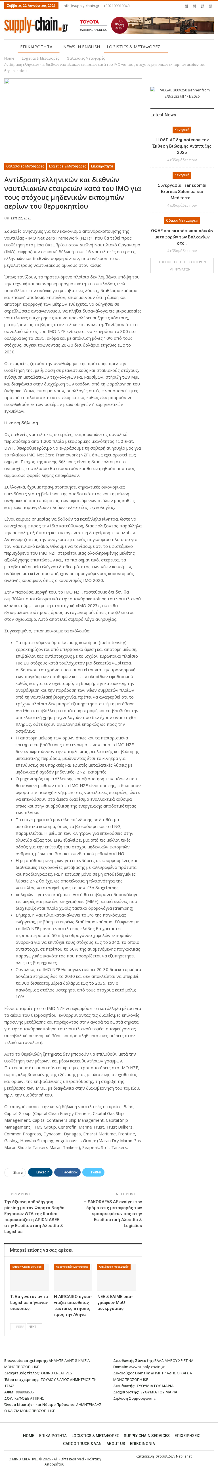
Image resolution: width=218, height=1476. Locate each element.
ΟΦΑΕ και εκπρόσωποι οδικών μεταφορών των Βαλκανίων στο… (182, 237)
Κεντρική (182, 130)
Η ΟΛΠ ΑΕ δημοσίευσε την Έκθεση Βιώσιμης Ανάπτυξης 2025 (181, 146)
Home (28, 1435)
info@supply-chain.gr (81, 5)
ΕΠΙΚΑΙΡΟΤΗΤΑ (36, 46)
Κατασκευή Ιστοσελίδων (156, 1456)
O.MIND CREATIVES (23, 1459)
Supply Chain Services (27, 1266)
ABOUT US (115, 1443)
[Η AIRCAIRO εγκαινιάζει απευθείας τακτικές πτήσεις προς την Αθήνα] (73, 1277)
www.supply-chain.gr (147, 1366)
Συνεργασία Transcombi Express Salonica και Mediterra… (182, 191)
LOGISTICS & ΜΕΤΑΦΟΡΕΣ (134, 46)
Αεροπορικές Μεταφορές (72, 1266)
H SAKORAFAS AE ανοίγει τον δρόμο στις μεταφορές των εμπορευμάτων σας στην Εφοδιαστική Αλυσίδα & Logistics (112, 1213)
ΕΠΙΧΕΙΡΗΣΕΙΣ (187, 1435)
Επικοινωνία (142, 1443)
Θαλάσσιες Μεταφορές (25, 166)
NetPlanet (184, 1456)
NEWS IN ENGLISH (81, 46)
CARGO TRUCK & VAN (82, 1443)
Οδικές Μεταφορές (182, 221)
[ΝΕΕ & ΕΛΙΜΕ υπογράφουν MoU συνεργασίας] (116, 1277)
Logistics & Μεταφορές (67, 166)
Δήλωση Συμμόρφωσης (134, 1398)
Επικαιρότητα (102, 166)
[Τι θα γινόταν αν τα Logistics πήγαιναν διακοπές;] (29, 1277)
